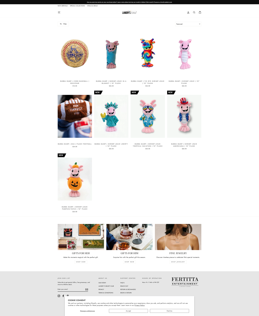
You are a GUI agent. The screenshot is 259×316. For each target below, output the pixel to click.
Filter (65, 24)
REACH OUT (124, 286)
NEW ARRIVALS (63, 6)
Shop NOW (129, 262)
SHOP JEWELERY (178, 262)
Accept (128, 311)
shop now (81, 262)
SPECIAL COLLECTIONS (77, 6)
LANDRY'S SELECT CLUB (106, 286)
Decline (169, 311)
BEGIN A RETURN (126, 293)
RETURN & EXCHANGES (128, 289)
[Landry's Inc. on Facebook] (63, 296)
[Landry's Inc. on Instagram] (59, 296)
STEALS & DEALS (92, 6)
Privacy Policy (140, 305)
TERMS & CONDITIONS (106, 293)
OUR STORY (102, 283)
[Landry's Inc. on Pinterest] (67, 296)
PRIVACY (101, 289)
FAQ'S (122, 283)
